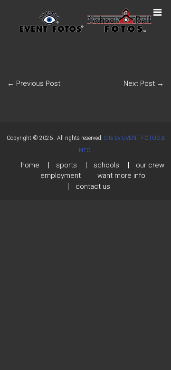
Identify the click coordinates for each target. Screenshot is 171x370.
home (30, 165)
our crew (150, 165)
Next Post (144, 83)
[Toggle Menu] (157, 8)
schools (106, 165)
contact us (93, 186)
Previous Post (33, 83)
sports (66, 165)
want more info (121, 175)
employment (60, 175)
